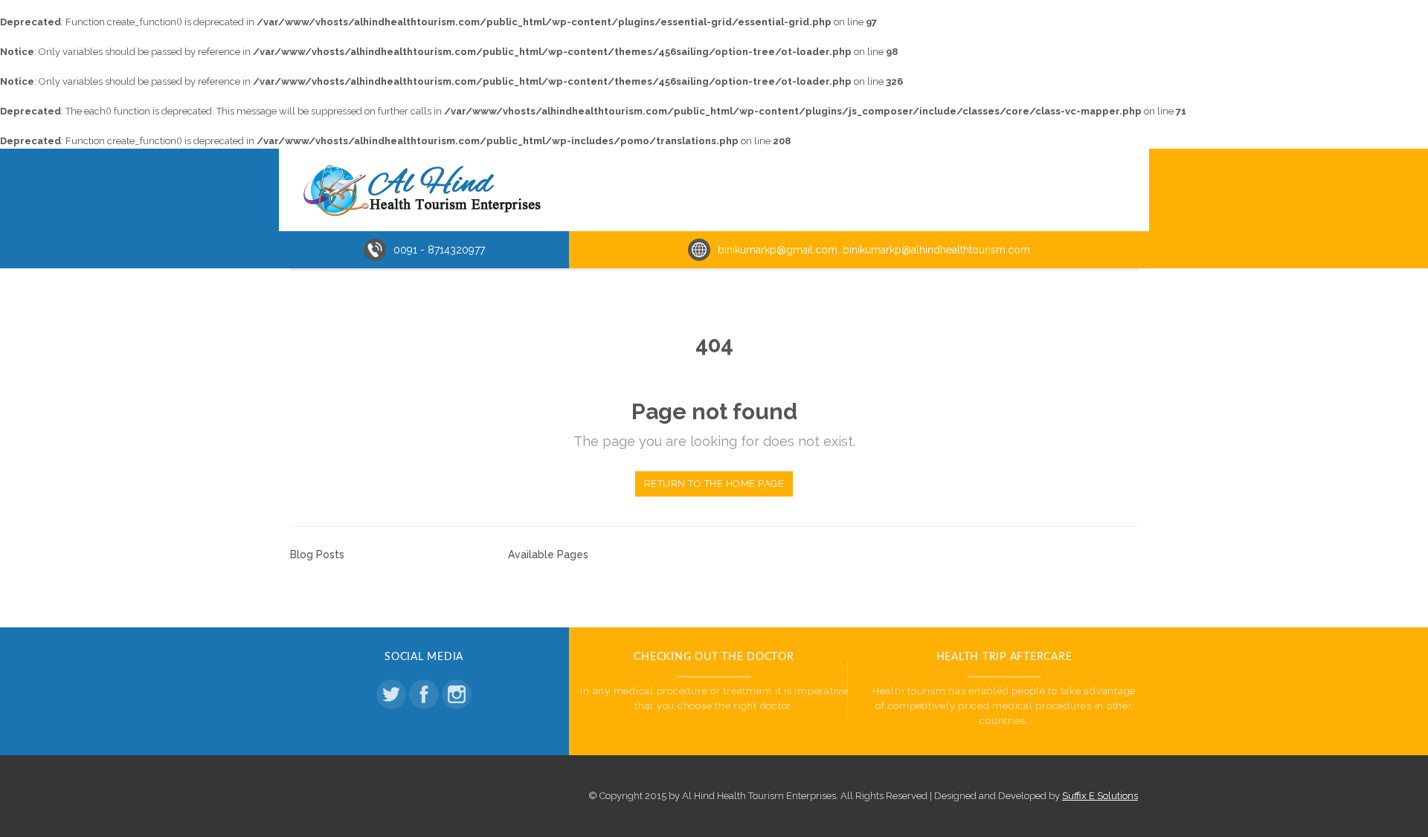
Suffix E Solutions (1100, 795)
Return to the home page (714, 483)
